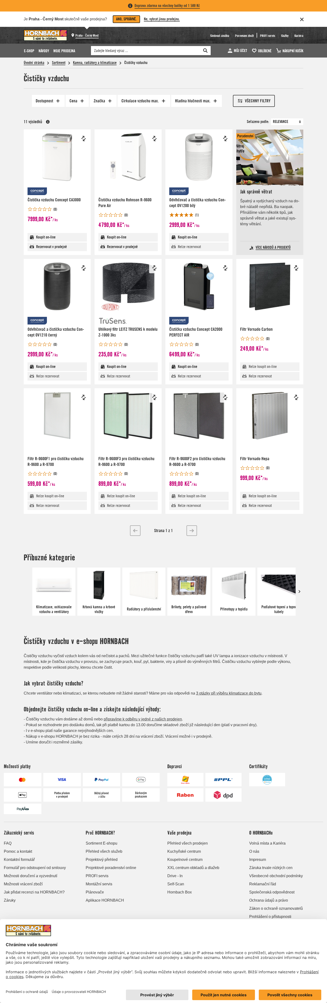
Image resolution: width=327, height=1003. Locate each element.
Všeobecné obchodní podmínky (276, 876)
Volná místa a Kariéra (267, 843)
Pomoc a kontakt (18, 851)
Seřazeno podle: (258, 121)
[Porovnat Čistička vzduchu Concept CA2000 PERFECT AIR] (225, 268)
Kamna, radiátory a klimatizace (95, 62)
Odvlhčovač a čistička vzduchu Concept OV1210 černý (56, 332)
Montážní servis (99, 884)
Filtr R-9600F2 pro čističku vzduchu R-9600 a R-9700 (197, 461)
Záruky (10, 900)
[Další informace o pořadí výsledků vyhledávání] (48, 122)
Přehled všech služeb (104, 851)
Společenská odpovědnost (271, 892)
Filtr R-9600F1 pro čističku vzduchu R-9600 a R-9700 (56, 461)
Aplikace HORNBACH (105, 900)
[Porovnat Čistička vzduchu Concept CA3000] (83, 138)
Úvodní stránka (34, 62)
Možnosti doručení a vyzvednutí (30, 876)
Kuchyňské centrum (184, 851)
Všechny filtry (258, 100)
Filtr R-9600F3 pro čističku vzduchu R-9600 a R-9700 (126, 461)
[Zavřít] (302, 19)
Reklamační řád (262, 884)
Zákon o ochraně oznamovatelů (276, 908)
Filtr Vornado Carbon (256, 329)
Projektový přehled (102, 860)
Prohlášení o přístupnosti (270, 917)
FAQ (7, 843)
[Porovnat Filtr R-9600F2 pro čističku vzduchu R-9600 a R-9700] (225, 397)
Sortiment (58, 62)
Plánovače (95, 892)
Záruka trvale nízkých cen (271, 868)
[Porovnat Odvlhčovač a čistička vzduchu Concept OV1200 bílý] (225, 138)
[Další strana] (191, 530)
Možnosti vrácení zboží (23, 884)
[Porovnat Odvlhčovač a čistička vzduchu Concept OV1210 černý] (83, 268)
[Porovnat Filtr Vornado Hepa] (296, 397)
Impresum (257, 860)
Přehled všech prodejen (187, 843)
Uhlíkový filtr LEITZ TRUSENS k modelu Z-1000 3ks (128, 332)
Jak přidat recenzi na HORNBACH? (34, 892)
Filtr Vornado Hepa (254, 458)
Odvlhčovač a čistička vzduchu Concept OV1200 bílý (197, 202)
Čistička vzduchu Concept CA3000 (54, 199)
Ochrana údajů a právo (268, 900)
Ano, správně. (126, 19)
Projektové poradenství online (111, 868)
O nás (254, 851)
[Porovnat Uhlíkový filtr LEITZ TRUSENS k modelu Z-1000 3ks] (154, 268)
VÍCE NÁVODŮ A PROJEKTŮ (273, 247)
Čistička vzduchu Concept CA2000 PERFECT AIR (195, 332)
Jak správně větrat (256, 191)
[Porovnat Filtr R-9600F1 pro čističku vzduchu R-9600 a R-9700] (83, 397)
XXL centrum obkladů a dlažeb (193, 868)
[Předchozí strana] (135, 530)
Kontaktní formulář (19, 860)
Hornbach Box (179, 892)
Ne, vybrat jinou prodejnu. (162, 19)
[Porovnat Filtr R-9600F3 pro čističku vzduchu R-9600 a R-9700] (154, 397)
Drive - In (175, 876)
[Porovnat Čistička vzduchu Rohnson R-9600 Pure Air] (154, 138)
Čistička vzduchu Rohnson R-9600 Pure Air (125, 202)
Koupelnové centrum (185, 860)
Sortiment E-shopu (101, 843)
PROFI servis (97, 876)
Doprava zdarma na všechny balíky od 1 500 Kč (167, 5)
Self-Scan (175, 884)
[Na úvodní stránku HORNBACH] (45, 35)
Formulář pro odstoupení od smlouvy (35, 868)
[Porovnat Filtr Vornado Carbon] (296, 268)
